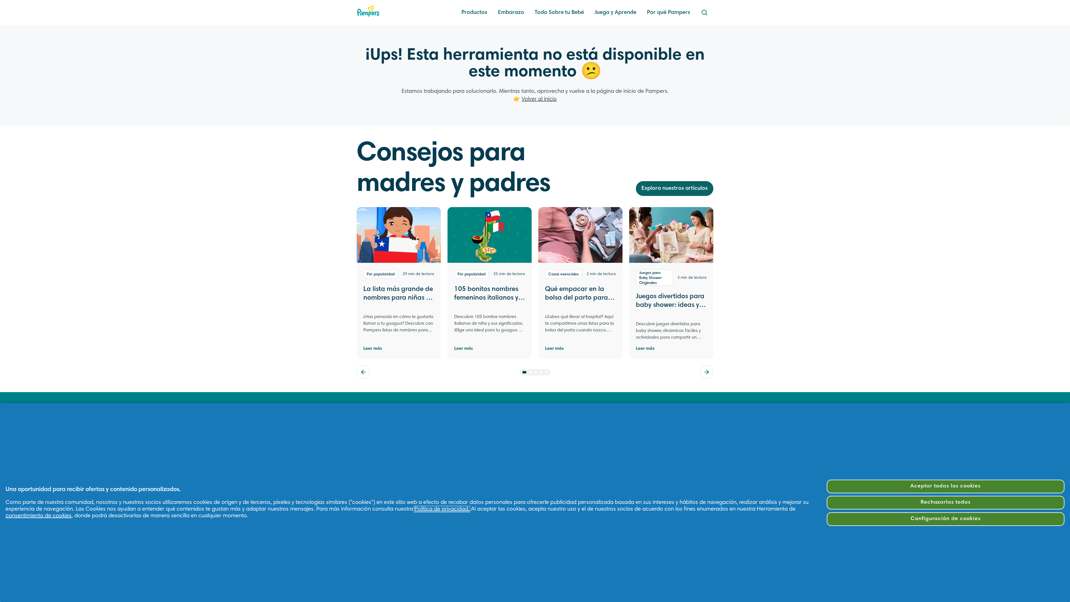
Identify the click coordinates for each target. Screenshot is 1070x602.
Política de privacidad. (442, 509)
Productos (474, 12)
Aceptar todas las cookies (945, 486)
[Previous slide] (363, 372)
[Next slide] (706, 372)
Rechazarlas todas (946, 502)
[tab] (524, 372)
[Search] (704, 12)
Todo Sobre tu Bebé (559, 12)
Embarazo (511, 12)
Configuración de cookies (946, 518)
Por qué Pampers (668, 12)
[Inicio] (368, 11)
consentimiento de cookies (39, 516)
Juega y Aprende (615, 12)
